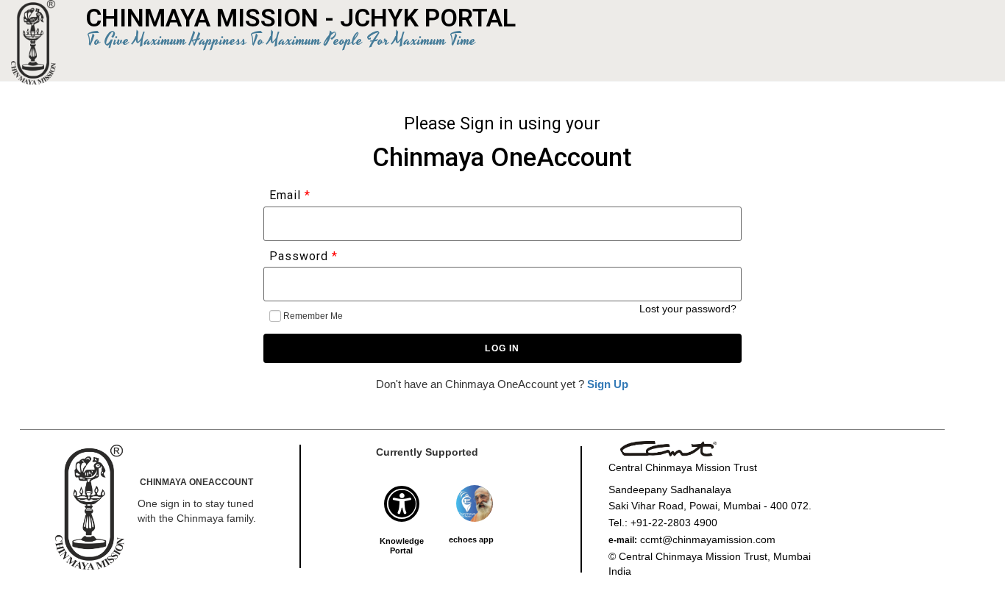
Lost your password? (687, 309)
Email (285, 195)
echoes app (471, 539)
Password (300, 256)
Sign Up (607, 384)
